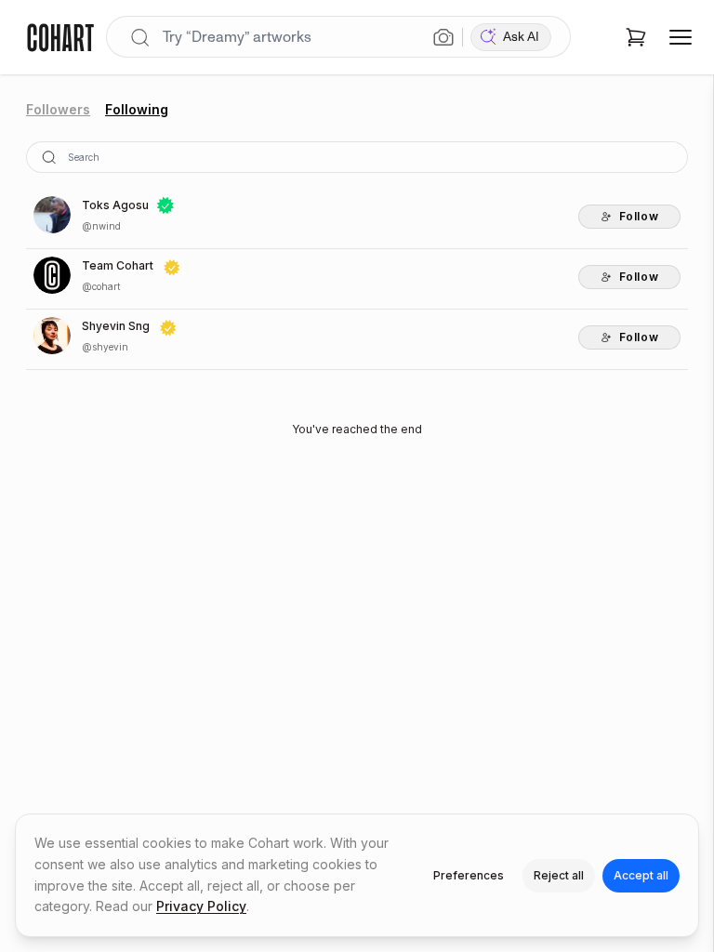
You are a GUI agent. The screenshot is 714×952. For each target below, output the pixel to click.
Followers (58, 109)
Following (136, 109)
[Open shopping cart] (635, 37)
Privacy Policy (201, 906)
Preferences (468, 875)
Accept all (641, 875)
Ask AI (521, 37)
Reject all (559, 875)
